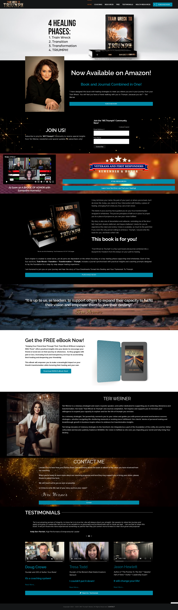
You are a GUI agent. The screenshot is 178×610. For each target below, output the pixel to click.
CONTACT (111, 607)
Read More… (30, 585)
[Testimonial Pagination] (86, 536)
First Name (97, 138)
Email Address (99, 129)
